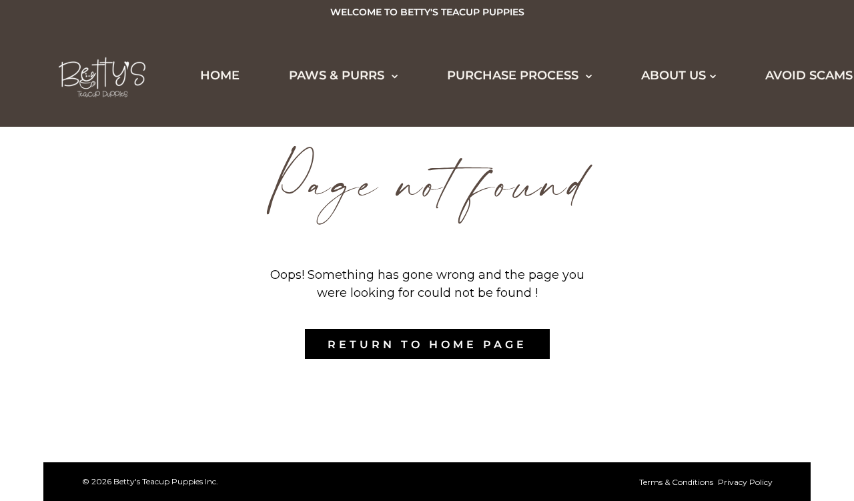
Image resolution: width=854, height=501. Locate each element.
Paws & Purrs (85, 198)
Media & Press (96, 372)
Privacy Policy (745, 482)
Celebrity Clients (112, 347)
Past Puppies (92, 323)
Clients (72, 397)
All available (96, 224)
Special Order (98, 298)
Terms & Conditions (676, 482)
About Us (673, 75)
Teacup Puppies (102, 248)
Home (54, 150)
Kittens (72, 273)
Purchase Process (105, 445)
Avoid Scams (809, 75)
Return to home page (427, 344)
